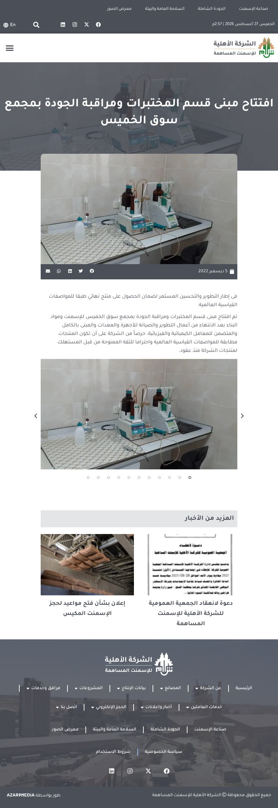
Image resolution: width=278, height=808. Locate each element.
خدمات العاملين (206, 707)
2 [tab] (179, 477)
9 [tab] (108, 477)
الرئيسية (244, 688)
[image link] (139, 414)
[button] (36, 24)
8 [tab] (118, 477)
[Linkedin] (63, 25)
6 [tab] (139, 477)
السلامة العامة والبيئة (164, 9)
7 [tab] (128, 477)
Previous (242, 415)
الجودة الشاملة (211, 9)
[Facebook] (98, 25)
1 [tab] (189, 477)
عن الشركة (210, 688)
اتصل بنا (69, 707)
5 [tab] (149, 477)
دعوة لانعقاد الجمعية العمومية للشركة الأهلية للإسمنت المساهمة (191, 614)
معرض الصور (119, 9)
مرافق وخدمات (45, 688)
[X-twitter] (86, 25)
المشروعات (91, 688)
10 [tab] (98, 477)
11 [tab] (88, 477)
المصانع (173, 688)
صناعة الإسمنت (253, 9)
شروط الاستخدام (113, 752)
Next (35, 415)
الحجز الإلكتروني (111, 707)
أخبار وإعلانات (158, 707)
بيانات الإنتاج (134, 688)
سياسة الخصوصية (163, 752)
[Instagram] (75, 25)
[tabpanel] (139, 414)
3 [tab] (169, 477)
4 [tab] (159, 477)
